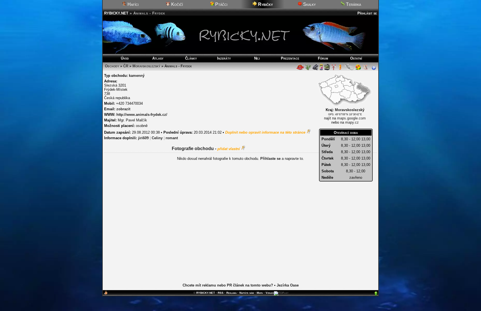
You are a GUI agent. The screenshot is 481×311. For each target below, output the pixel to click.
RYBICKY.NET (116, 13)
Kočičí (176, 4)
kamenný (136, 76)
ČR (125, 66)
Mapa (260, 292)
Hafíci (132, 4)
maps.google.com (351, 118)
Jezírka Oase (288, 285)
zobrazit (123, 109)
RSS (221, 292)
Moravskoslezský (146, 66)
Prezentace (290, 58)
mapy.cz (352, 122)
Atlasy (157, 58)
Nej (257, 58)
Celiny (157, 138)
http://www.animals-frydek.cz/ (141, 114)
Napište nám (246, 292)
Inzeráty (224, 58)
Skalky (309, 4)
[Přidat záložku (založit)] (106, 293)
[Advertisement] (240, 227)
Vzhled (270, 292)
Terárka (353, 4)
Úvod (125, 58)
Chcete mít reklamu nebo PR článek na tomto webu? (228, 285)
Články (191, 58)
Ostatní (356, 58)
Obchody (112, 66)
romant (172, 138)
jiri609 (143, 138)
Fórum (323, 58)
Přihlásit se (367, 13)
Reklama (231, 292)
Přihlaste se (270, 158)
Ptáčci (220, 4)
